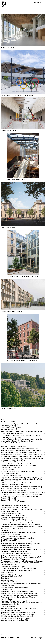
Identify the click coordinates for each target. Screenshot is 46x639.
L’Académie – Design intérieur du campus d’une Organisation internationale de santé (22, 477)
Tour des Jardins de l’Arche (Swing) (13, 490)
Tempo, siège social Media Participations (15, 555)
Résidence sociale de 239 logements (14, 517)
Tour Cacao (5, 578)
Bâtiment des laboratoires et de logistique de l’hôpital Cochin (22, 509)
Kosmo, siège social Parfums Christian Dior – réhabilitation (21, 494)
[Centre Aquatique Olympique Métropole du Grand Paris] (23, 72)
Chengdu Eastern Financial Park (12, 485)
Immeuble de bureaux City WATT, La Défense (17, 502)
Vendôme (4, 530)
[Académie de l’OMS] (23, 30)
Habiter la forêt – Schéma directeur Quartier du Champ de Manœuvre (22, 439)
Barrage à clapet (7, 580)
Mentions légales (37, 638)
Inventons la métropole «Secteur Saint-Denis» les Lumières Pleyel (22, 456)
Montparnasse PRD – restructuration (14, 515)
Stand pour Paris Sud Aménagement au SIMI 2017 (18, 553)
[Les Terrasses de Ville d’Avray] (23, 385)
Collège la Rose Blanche (9, 582)
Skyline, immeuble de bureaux (11, 610)
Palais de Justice (7, 572)
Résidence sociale (7, 586)
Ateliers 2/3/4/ (13, 637)
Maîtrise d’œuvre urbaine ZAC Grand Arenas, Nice (18, 452)
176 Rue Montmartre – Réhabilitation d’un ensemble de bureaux (22, 431)
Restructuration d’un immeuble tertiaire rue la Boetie (19, 593)
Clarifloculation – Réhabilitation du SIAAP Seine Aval (19, 449)
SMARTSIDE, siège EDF (9, 540)
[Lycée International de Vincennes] (23, 294)
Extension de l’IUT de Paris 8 (11, 605)
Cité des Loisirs (6, 589)
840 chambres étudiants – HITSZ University (16, 483)
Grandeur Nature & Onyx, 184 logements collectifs (18, 568)
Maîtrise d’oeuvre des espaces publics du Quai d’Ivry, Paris (21, 479)
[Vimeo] (6, 637)
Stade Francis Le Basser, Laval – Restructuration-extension (22, 458)
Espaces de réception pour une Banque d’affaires (18, 532)
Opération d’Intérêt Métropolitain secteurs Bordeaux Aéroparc (22, 487)
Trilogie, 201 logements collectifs (12, 529)
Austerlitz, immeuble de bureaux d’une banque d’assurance (21, 544)
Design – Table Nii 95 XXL (10, 500)
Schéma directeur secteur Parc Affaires (15, 506)
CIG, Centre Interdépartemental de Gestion (16, 548)
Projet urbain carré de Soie (10, 504)
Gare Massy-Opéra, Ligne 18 (11, 428)
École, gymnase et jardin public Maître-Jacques (17, 614)
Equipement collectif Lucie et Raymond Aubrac (17, 591)
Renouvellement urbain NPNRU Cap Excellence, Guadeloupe (22, 454)
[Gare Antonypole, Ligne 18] (23, 113)
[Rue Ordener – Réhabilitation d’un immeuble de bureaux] (23, 336)
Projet (3, 420)
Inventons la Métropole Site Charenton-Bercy (17, 441)
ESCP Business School (9, 430)
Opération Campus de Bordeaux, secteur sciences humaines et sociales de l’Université (22, 527)
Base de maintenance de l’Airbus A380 (14, 620)
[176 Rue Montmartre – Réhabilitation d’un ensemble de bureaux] (23, 252)
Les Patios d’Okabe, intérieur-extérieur (14, 551)
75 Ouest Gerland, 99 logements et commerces (17, 462)
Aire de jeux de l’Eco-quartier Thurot (13, 519)
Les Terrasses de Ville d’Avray (11, 437)
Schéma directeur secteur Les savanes (15, 445)
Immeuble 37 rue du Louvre (10, 534)
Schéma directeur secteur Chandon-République (17, 538)
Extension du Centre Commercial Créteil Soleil (17, 521)
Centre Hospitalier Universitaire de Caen (15, 546)
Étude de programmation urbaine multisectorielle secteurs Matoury (22, 450)
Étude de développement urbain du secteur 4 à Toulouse (21, 549)
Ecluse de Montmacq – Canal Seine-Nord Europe (18, 464)
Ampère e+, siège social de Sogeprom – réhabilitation (20, 563)
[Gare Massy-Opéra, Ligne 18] (23, 155)
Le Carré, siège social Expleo (11, 513)
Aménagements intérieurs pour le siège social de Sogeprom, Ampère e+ (22, 561)
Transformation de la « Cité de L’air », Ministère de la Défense (22, 557)
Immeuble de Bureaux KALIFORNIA (13, 460)
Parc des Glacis (6, 599)
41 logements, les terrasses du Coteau (14, 587)
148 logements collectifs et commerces (15, 481)
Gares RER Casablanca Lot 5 (11, 475)
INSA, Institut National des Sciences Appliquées (17, 616)
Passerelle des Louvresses (10, 468)
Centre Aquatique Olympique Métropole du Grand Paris (20, 424)
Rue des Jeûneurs (7, 470)
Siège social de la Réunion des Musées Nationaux (18, 608)
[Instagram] (4, 637)
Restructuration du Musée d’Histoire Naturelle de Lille (19, 496)
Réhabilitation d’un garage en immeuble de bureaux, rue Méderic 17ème (22, 603)
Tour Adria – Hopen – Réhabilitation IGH (15, 447)
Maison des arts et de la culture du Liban (15, 618)
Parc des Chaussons (8, 574)
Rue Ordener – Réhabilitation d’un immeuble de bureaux (20, 435)
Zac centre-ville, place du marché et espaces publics (19, 595)
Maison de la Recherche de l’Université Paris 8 (17, 523)
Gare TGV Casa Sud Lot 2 (10, 473)
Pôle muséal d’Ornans (8, 607)
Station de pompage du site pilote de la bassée (17, 471)
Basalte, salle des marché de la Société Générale (18, 597)
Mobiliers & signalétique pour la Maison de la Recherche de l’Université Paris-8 (22, 525)
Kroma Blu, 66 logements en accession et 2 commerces (21, 584)
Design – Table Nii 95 (8, 498)
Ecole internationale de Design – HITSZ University (18, 466)
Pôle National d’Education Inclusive (13, 443)
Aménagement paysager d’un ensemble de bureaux (19, 542)
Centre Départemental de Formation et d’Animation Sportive (22, 492)
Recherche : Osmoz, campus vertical (14, 601)
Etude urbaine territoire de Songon (13, 567)
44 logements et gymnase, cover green (14, 508)
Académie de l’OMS (8, 422)
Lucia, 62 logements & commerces (13, 536)
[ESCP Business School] (23, 204)
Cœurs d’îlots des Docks (9, 565)
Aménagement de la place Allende (13, 559)
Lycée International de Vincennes (12, 433)
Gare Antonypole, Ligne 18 (10, 426)
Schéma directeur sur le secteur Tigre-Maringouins (19, 489)
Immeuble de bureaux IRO (10, 511)
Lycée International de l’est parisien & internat (17, 570)
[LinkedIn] (2, 637)
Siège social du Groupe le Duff (11, 576)
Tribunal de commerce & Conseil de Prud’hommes (18, 612)
